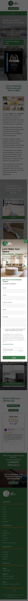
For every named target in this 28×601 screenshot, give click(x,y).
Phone (5, 295)
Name (4, 288)
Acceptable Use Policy (8, 344)
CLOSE (25, 241)
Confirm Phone (7, 302)
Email (4, 309)
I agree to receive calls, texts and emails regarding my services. (15, 329)
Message (5, 317)
